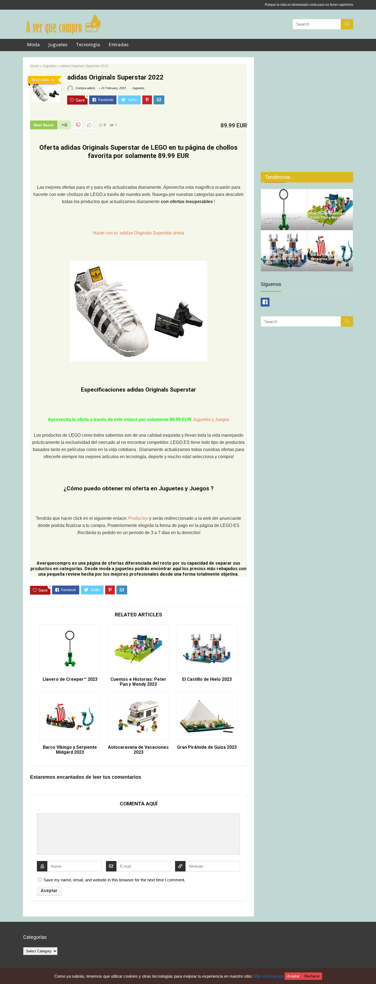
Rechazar (312, 976)
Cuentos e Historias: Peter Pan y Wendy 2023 (138, 682)
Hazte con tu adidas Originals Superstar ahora (138, 233)
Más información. (269, 976)
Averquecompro (54, 563)
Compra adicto (85, 88)
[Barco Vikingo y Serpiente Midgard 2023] (330, 232)
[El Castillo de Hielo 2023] (284, 232)
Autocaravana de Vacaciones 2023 (138, 750)
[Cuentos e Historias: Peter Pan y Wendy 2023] (330, 191)
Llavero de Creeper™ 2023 (70, 679)
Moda (33, 44)
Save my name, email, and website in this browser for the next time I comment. (114, 880)
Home (34, 66)
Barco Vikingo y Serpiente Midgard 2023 (70, 750)
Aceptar (293, 976)
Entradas (119, 44)
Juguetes (57, 44)
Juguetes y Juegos (211, 419)
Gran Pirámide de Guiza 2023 (207, 747)
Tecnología (88, 44)
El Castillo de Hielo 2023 (207, 679)
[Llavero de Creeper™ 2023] (284, 191)
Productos (138, 518)
